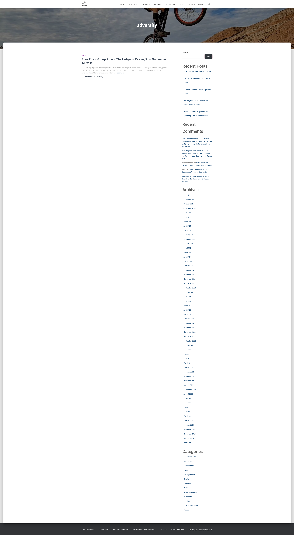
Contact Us (163, 529)
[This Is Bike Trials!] (84, 4)
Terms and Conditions (120, 529)
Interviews (187, 483)
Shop (182, 4)
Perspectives (188, 497)
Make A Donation (177, 529)
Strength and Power (191, 505)
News (186, 488)
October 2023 (189, 283)
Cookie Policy (103, 529)
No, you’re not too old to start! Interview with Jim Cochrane (197, 144)
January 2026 (189, 199)
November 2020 (189, 434)
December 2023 (189, 275)
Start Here (132, 4)
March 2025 (188, 230)
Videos (84, 55)
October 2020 (189, 438)
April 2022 (187, 359)
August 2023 (188, 292)
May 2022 (187, 354)
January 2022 (189, 372)
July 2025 (187, 213)
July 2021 (187, 398)
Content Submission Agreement (143, 529)
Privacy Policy (88, 529)
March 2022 (188, 363)
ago (100, 77)
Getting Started (189, 475)
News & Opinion (170, 4)
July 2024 (187, 248)
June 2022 (187, 350)
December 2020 (189, 429)
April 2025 (187, 226)
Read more (120, 73)
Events (186, 470)
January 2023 (189, 323)
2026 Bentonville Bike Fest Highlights (197, 71)
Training (157, 4)
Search (185, 52)
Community (145, 4)
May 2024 (187, 252)
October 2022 (189, 336)
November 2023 (189, 279)
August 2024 (188, 244)
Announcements (190, 457)
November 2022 (189, 332)
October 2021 (189, 385)
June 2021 (187, 403)
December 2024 (189, 239)
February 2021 (189, 421)
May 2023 (187, 305)
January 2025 (189, 235)
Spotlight (187, 501)
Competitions (189, 466)
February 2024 (189, 266)
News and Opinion (190, 492)
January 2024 (189, 270)
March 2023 (188, 314)
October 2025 (189, 204)
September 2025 (190, 208)
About (200, 4)
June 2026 (187, 195)
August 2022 (188, 345)
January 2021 (189, 425)
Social (191, 4)
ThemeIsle (208, 530)
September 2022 (190, 341)
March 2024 (188, 261)
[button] (136, 4)
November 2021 (189, 381)
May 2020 (187, 443)
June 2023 (187, 301)
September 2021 (190, 390)
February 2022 (189, 367)
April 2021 (187, 412)
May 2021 (187, 407)
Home (122, 4)
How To (186, 479)
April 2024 (187, 257)
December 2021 (189, 376)
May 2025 (187, 221)
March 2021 (188, 416)
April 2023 (187, 310)
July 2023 (187, 297)
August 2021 (188, 394)
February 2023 (189, 319)
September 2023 (190, 288)
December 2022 (189, 328)
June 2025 (187, 217)
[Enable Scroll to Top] (289, 530)
